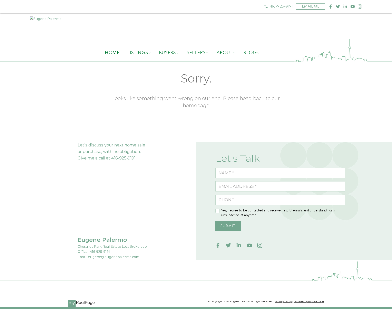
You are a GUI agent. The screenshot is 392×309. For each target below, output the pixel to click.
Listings (137, 53)
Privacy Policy (283, 301)
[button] (278, 6)
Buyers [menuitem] (167, 53)
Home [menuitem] (112, 53)
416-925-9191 (281, 6)
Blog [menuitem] (250, 53)
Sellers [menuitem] (196, 53)
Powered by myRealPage (309, 301)
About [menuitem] (224, 53)
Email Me (310, 6)
